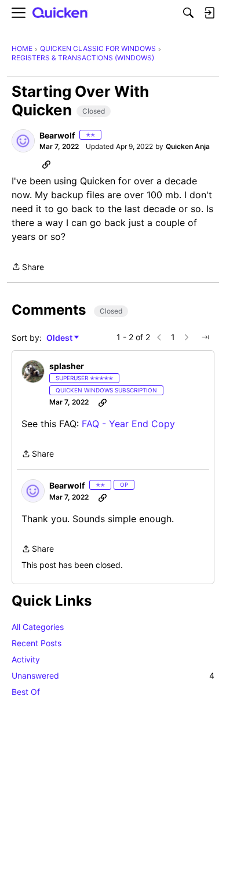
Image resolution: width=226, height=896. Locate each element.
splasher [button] (66, 366)
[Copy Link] (46, 164)
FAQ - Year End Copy (128, 423)
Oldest (60, 338)
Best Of (26, 692)
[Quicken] (60, 13)
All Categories (38, 627)
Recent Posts (36, 643)
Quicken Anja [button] (188, 146)
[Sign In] (209, 13)
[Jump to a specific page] (205, 337)
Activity (26, 659)
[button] (23, 140)
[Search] (188, 13)
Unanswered (113, 675)
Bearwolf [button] (57, 135)
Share (28, 268)
